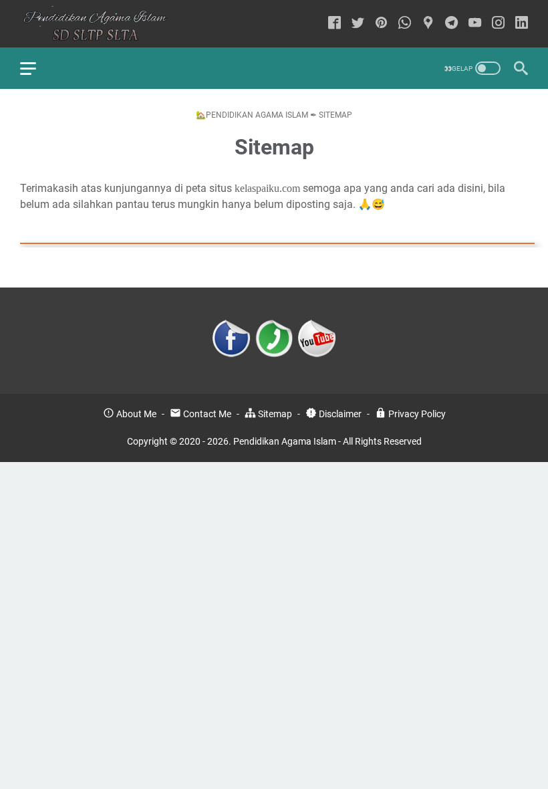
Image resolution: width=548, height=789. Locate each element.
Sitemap (274, 414)
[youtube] (474, 23)
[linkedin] (521, 23)
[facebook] (334, 23)
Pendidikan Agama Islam (284, 441)
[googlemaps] (428, 23)
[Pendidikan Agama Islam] (103, 23)
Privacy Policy (416, 414)
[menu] (36, 68)
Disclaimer (339, 414)
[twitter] (358, 23)
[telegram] (451, 23)
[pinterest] (381, 23)
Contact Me (206, 414)
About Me (135, 414)
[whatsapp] (404, 23)
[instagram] (498, 23)
